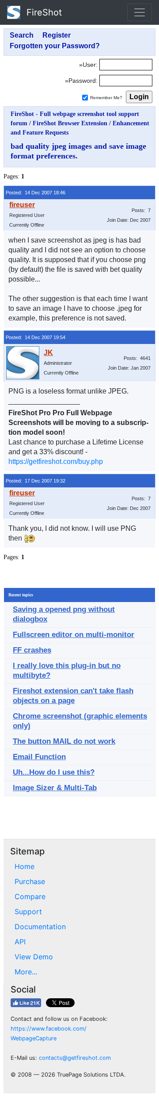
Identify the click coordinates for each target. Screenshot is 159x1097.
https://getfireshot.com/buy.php (55, 461)
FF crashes (32, 650)
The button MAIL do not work (64, 741)
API (20, 941)
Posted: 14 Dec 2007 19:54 (35, 337)
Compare (30, 896)
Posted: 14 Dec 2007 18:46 (35, 192)
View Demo (34, 956)
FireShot (43, 12)
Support (28, 911)
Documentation (40, 926)
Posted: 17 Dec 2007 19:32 (35, 480)
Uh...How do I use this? (54, 772)
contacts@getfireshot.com (75, 1058)
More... (26, 971)
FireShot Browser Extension (70, 123)
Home (24, 866)
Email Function (39, 757)
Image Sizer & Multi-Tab (55, 788)
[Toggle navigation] (139, 12)
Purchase (30, 881)
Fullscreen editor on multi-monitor (73, 634)
